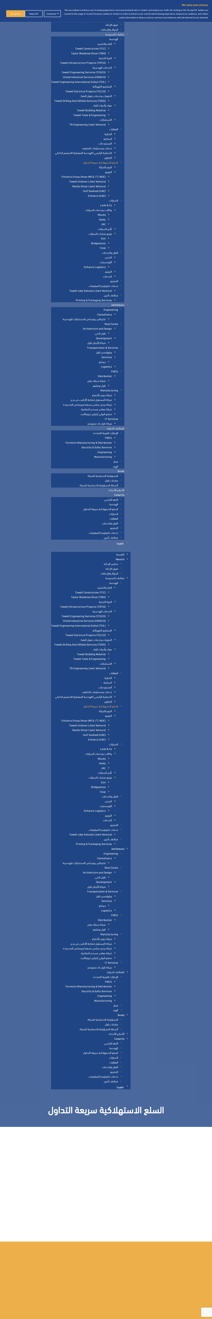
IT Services (111, 418)
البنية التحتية (105, 57)
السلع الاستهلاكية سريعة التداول (100, 162)
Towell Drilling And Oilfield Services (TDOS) (80, 100)
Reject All (33, 14)
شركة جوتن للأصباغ (102, 394)
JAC (103, 223)
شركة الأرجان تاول (96, 342)
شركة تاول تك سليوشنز (100, 423)
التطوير (108, 157)
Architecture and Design (97, 328)
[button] (91, 549)
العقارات (113, 128)
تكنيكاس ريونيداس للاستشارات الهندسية (84, 318)
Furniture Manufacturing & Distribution (88, 442)
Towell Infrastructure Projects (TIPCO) (83, 62)
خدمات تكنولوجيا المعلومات (103, 285)
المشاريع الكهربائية (102, 86)
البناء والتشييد (104, 43)
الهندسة (113, 38)
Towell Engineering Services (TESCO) (83, 71)
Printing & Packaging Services (94, 299)
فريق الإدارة (112, 24)
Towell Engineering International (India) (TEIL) (78, 81)
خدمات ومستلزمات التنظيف (97, 148)
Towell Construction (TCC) (90, 48)
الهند (115, 466)
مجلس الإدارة (111, 563)
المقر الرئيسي (111, 499)
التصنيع (114, 280)
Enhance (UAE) (97, 195)
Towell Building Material (91, 110)
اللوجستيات (106, 261)
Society (120, 470)
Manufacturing (109, 390)
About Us (120, 558)
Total (103, 247)
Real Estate (111, 323)
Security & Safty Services (96, 447)
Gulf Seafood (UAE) (94, 190)
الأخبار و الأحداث (116, 489)
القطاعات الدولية (115, 428)
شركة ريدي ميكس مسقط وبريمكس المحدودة (87, 404)
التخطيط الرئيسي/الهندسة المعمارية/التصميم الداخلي (83, 152)
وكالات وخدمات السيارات (98, 209)
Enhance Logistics (95, 266)
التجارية (108, 133)
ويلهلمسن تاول (104, 352)
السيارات (113, 200)
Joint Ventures (117, 304)
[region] (106, 11)
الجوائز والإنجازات (109, 29)
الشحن (108, 257)
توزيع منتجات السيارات (100, 233)
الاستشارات (106, 119)
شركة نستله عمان (96, 380)
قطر (116, 461)
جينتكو (102, 361)
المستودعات (105, 143)
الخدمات (107, 276)
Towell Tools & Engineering (89, 114)
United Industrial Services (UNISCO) (84, 76)
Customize (51, 14)
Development (104, 337)
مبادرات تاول (111, 480)
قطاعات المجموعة (114, 34)
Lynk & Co (106, 204)
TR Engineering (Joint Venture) (87, 124)
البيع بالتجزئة (105, 166)
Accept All (15, 14)
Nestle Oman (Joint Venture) (89, 186)
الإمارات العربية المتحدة (105, 432)
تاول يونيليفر (99, 385)
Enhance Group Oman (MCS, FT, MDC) (83, 176)
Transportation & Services (102, 347)
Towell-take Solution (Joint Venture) (90, 290)
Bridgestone (98, 242)
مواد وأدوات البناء (102, 105)
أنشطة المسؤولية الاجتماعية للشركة (99, 485)
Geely (102, 219)
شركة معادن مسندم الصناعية (96, 409)
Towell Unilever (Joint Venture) (87, 181)
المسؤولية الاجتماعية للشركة (103, 475)
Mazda (102, 214)
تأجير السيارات (105, 228)
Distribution (105, 375)
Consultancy (104, 314)
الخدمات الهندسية (102, 67)
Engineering (111, 309)
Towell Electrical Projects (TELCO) (85, 91)
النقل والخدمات (110, 252)
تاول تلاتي (100, 333)
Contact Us (119, 494)
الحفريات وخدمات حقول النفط (96, 95)
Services (106, 356)
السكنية (108, 138)
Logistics (106, 366)
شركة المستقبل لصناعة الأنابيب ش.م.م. (91, 399)
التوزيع (108, 171)
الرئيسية (120, 554)
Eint (103, 238)
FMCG (114, 371)
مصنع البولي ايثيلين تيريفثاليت (96, 413)
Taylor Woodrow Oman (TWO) (88, 53)
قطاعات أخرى (111, 295)
